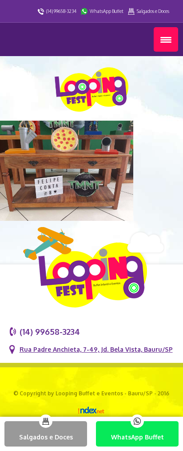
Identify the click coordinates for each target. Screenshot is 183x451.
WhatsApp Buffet (106, 11)
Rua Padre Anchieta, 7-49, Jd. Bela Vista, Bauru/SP (96, 349)
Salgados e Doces (153, 11)
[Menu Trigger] (166, 39)
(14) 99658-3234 (61, 11)
